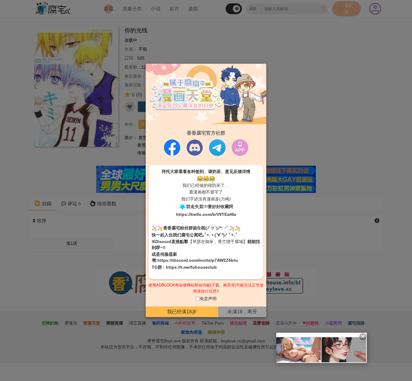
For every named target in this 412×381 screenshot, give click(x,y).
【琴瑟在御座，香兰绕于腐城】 (217, 241)
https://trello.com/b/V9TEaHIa (206, 214)
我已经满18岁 (182, 311)
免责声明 (208, 298)
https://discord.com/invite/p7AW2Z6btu (197, 260)
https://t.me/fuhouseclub (191, 267)
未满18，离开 (242, 311)
